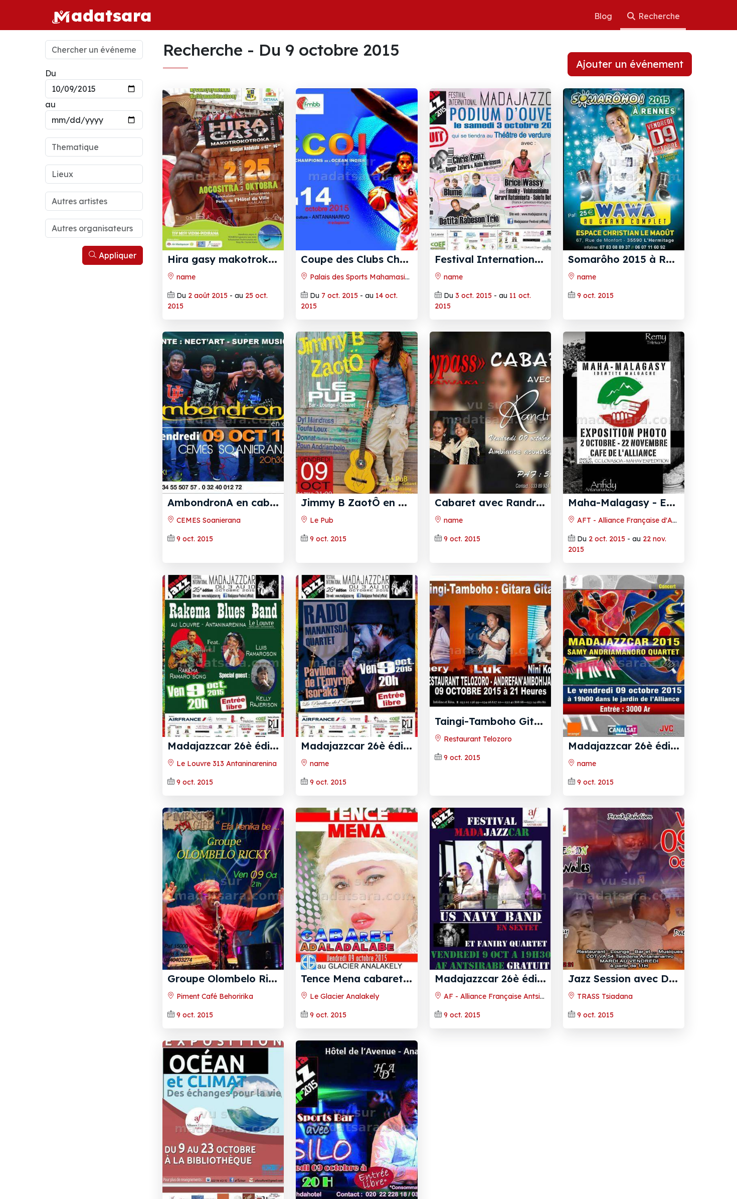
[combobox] (94, 147)
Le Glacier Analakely (343, 996)
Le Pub (320, 520)
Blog (604, 16)
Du (50, 73)
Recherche (658, 16)
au (50, 104)
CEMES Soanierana (207, 520)
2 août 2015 (208, 295)
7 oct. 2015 (339, 295)
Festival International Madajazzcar (522, 259)
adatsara (111, 15)
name (185, 276)
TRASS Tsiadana (604, 996)
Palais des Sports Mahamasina (361, 276)
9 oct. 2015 (595, 295)
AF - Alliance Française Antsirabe (499, 996)
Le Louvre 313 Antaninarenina (225, 763)
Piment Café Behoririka (213, 996)
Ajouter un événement (629, 64)
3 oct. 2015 (473, 295)
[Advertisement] (94, 420)
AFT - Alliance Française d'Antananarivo (644, 520)
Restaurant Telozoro (477, 738)
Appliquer (116, 255)
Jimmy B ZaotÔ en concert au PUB (388, 502)
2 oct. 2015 (607, 538)
